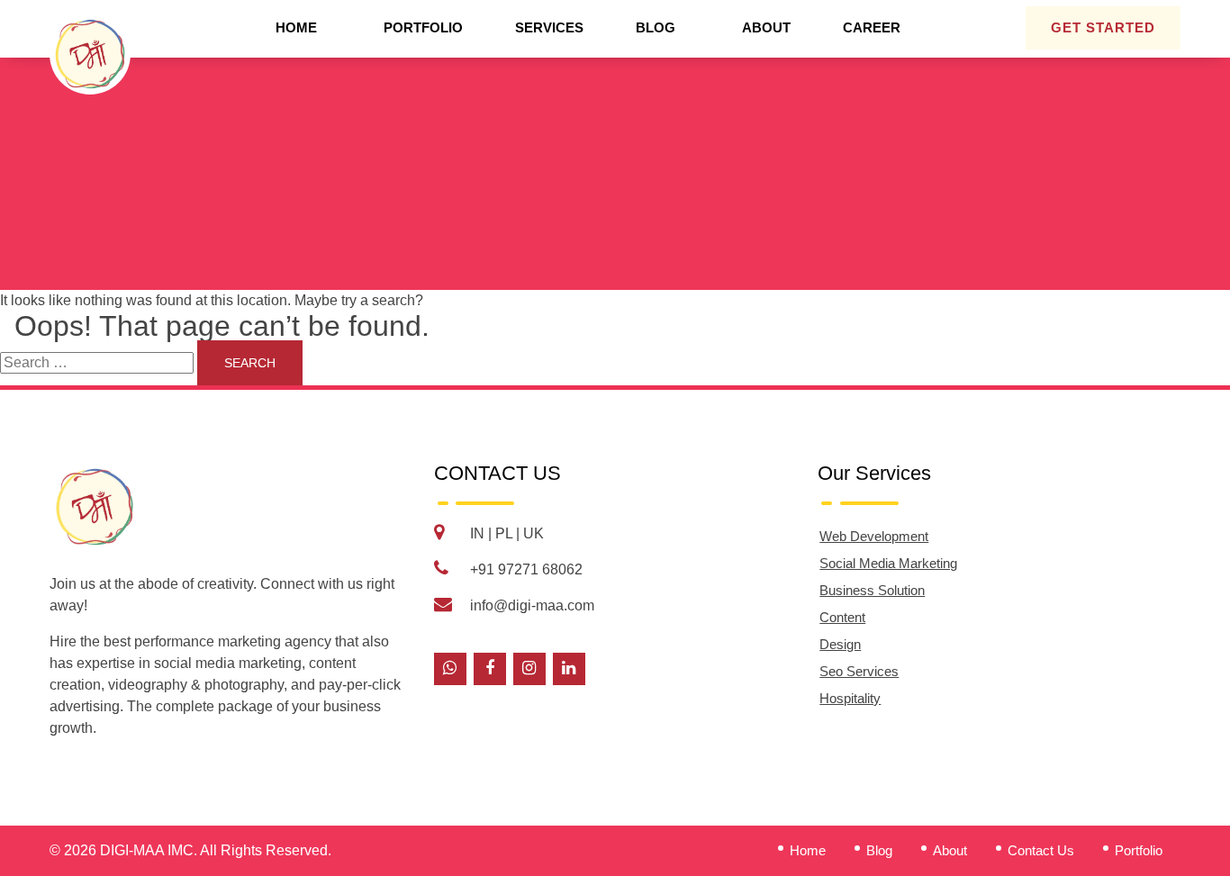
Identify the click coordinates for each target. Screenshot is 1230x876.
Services (549, 27)
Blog (655, 27)
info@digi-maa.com (532, 605)
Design (840, 644)
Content (842, 617)
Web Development (873, 536)
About (766, 27)
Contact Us (1041, 850)
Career (871, 27)
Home (296, 27)
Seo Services (859, 671)
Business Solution (872, 590)
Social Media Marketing (888, 563)
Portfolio (423, 27)
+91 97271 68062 (526, 569)
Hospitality (850, 698)
